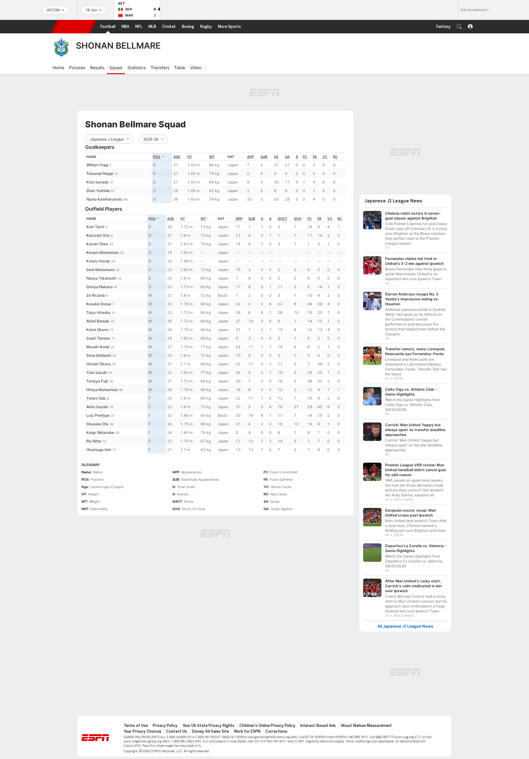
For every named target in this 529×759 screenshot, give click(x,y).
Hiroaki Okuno (98, 364)
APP (250, 157)
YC (324, 157)
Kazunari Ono (98, 235)
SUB (264, 157)
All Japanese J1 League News (405, 626)
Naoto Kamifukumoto (104, 199)
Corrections (276, 731)
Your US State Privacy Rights (208, 725)
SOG (297, 218)
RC (335, 157)
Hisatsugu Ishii (98, 449)
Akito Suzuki (97, 406)
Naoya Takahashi (101, 278)
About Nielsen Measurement (366, 725)
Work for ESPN (247, 731)
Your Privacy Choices (142, 731)
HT (189, 157)
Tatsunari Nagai (99, 173)
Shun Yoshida (98, 190)
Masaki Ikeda (97, 346)
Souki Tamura (98, 338)
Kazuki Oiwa (97, 244)
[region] (215, 178)
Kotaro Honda (98, 261)
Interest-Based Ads (318, 725)
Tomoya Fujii (97, 381)
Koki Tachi (95, 226)
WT (212, 157)
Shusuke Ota (97, 424)
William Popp (97, 165)
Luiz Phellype (98, 415)
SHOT (282, 218)
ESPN (73, 26)
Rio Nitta (93, 441)
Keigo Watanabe (100, 432)
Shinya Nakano (99, 286)
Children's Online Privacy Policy (267, 725)
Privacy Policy (165, 725)
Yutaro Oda (96, 398)
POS (156, 157)
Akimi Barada (97, 321)
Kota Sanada (97, 182)
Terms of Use (136, 725)
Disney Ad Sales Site (210, 731)
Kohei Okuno (97, 329)
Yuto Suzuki (96, 372)
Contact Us (176, 731)
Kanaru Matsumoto (102, 252)
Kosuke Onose (98, 304)
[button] (459, 26)
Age (176, 157)
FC (305, 157)
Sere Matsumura (100, 269)
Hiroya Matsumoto (102, 389)
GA (287, 157)
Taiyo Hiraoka (98, 312)
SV (276, 157)
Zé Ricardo (95, 295)
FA (315, 157)
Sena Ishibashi (98, 355)
